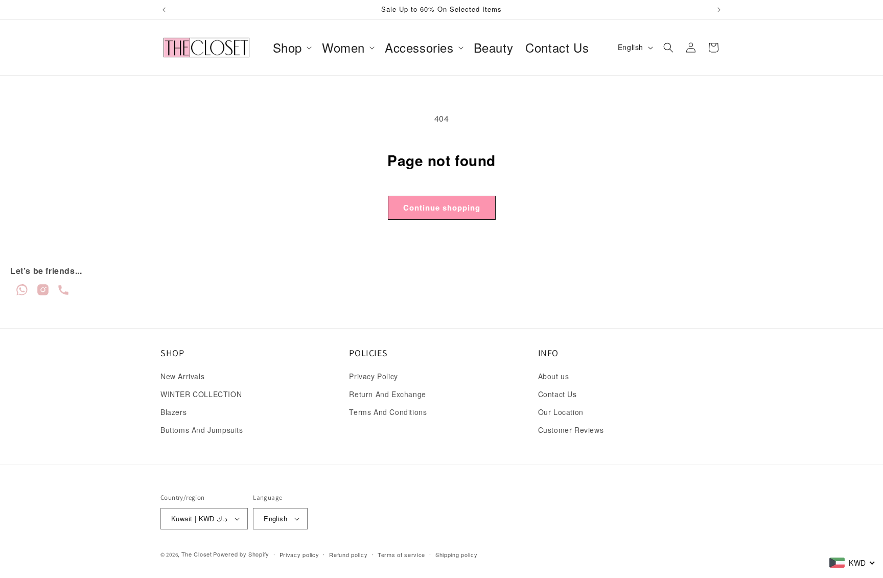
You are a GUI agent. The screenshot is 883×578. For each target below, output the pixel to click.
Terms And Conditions (388, 412)
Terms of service (401, 554)
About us (553, 376)
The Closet (196, 554)
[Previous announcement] (164, 9)
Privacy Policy (373, 376)
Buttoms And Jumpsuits (201, 430)
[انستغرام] (44, 293)
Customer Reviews (571, 430)
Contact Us (557, 394)
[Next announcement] (719, 9)
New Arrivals (182, 376)
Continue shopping (441, 207)
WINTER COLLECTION (201, 394)
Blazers (173, 412)
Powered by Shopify (241, 554)
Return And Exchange (387, 394)
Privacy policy (299, 554)
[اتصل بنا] (63, 293)
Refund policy (348, 554)
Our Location (561, 412)
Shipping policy (456, 554)
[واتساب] (23, 293)
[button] (291, 47)
